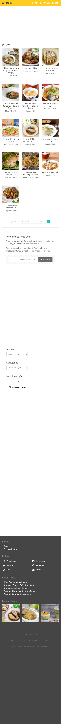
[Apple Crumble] (30, 613)
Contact (48, 641)
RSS (8, 569)
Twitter (10, 565)
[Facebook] (32, 3)
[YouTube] (48, 3)
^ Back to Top (31, 634)
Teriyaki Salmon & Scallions (17, 594)
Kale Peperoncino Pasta (15, 582)
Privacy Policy (10, 549)
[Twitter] (36, 3)
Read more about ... (32, 244)
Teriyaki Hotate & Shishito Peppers (21, 591)
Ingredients (34, 641)
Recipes (21, 641)
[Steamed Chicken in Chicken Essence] (11, 613)
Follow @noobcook (19, 387)
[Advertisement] (32, 31)
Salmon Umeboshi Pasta (16, 588)
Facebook (11, 561)
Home (11, 641)
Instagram (40, 561)
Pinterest (40, 565)
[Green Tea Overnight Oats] (50, 613)
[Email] (57, 3)
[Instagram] (40, 3)
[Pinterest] (44, 3)
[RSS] (52, 3)
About (7, 546)
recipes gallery (45, 241)
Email (38, 569)
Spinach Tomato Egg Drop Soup (19, 585)
